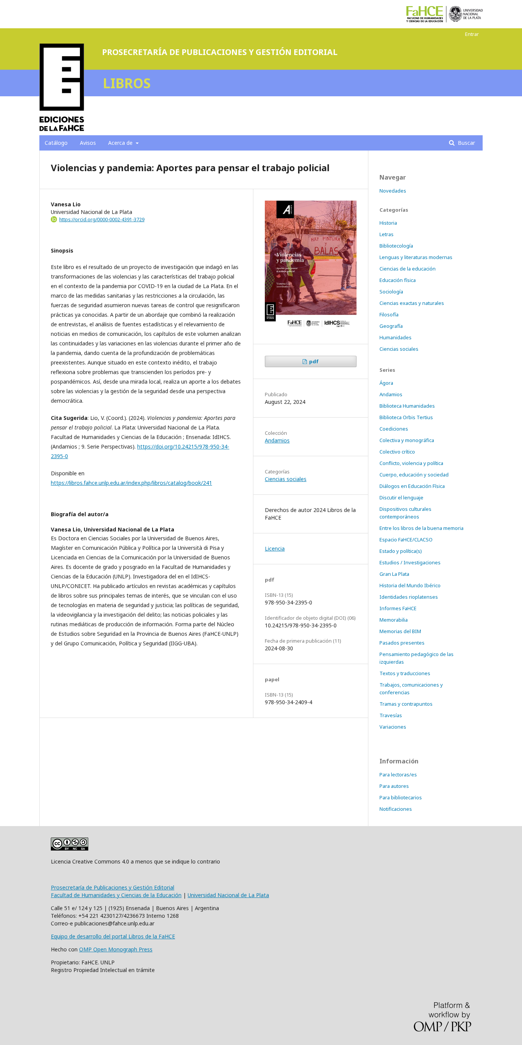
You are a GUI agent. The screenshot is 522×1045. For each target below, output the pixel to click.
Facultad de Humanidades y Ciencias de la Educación (116, 895)
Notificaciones (395, 808)
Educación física (397, 280)
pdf (313, 361)
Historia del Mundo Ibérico (410, 585)
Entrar (472, 34)
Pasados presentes (402, 642)
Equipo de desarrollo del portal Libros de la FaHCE (113, 936)
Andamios (277, 440)
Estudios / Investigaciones (410, 562)
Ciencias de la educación (407, 268)
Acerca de (121, 142)
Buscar (465, 142)
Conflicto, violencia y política (411, 463)
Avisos (88, 142)
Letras (386, 234)
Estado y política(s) (400, 551)
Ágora (386, 382)
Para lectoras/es (398, 774)
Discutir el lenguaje (401, 497)
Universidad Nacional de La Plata (228, 895)
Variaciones (392, 726)
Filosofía (389, 314)
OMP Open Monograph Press (115, 949)
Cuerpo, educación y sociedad (414, 474)
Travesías (390, 715)
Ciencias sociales (285, 479)
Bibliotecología (396, 245)
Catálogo (56, 142)
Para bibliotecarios (400, 797)
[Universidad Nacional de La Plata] (466, 14)
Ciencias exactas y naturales (411, 303)
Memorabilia (393, 619)
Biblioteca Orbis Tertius (406, 417)
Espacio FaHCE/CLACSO (406, 539)
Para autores (394, 786)
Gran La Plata (394, 573)
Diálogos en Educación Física (412, 486)
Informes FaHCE (398, 608)
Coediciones (393, 428)
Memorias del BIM (400, 631)
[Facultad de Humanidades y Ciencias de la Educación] (424, 14)
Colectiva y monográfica (406, 440)
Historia (388, 222)
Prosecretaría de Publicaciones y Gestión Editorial (112, 887)
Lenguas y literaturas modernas (415, 257)
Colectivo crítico (397, 451)
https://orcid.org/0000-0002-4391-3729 (101, 219)
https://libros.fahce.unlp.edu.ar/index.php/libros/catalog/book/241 (131, 482)
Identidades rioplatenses (408, 596)
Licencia (275, 548)
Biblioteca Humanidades (407, 405)
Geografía (391, 325)
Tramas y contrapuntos (406, 703)
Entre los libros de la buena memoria (421, 528)
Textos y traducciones (404, 673)
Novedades (392, 190)
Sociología (391, 291)
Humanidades (395, 337)
